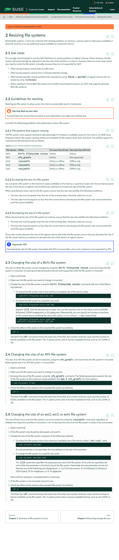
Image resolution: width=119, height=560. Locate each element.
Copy (108, 296)
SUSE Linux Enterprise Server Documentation (32, 17)
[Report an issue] (107, 36)
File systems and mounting (84, 17)
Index (11, 17)
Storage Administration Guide (62, 17)
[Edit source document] (112, 36)
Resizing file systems (105, 17)
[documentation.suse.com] (4, 16)
